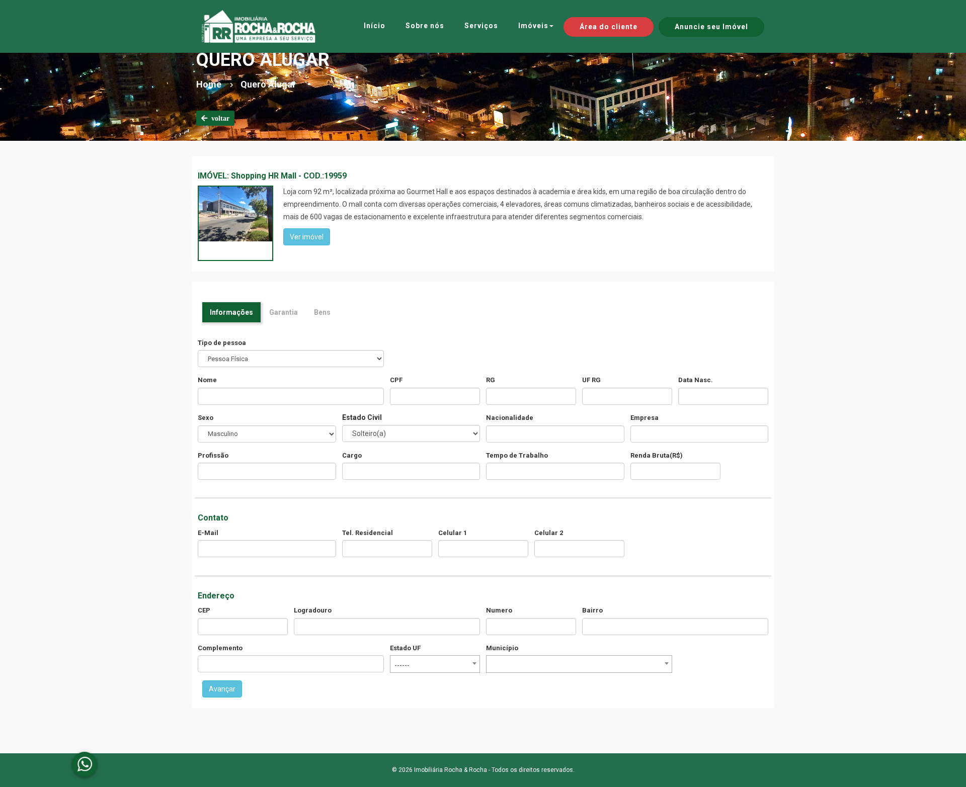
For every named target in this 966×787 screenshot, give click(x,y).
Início (374, 26)
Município (502, 648)
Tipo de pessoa (222, 342)
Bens (322, 312)
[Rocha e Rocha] (259, 26)
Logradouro (313, 610)
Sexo (205, 417)
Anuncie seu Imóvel (711, 27)
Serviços (481, 26)
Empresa (644, 417)
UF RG (591, 380)
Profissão (213, 455)
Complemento (220, 648)
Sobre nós (425, 26)
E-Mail (208, 533)
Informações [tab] (231, 312)
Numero (499, 610)
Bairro (592, 610)
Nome (207, 380)
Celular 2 (548, 533)
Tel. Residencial (367, 533)
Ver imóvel (307, 237)
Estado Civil (362, 417)
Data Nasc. (695, 380)
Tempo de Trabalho (517, 455)
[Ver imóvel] (235, 213)
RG (490, 380)
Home (208, 84)
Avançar (222, 689)
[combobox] (435, 664)
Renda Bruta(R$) (656, 455)
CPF (396, 380)
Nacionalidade (509, 417)
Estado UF (405, 648)
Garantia (283, 312)
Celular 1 (452, 533)
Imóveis (533, 26)
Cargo (352, 455)
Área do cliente (608, 27)
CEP (204, 610)
